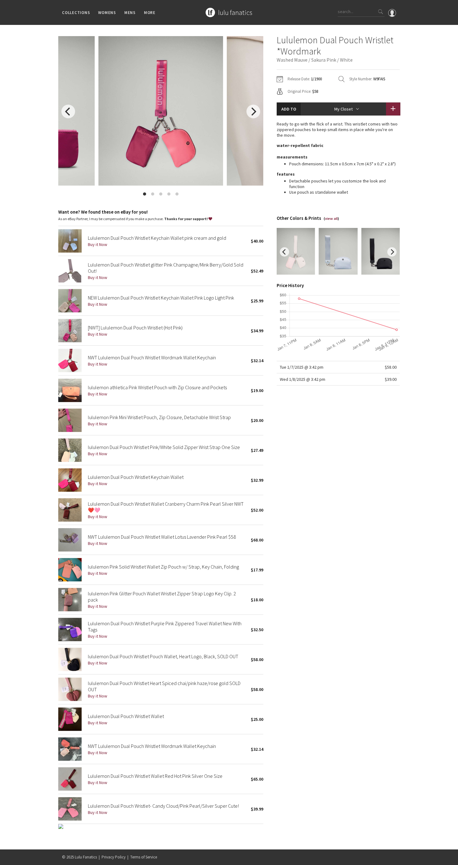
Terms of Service (143, 857)
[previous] (68, 111)
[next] (253, 111)
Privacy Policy (114, 857)
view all (331, 218)
